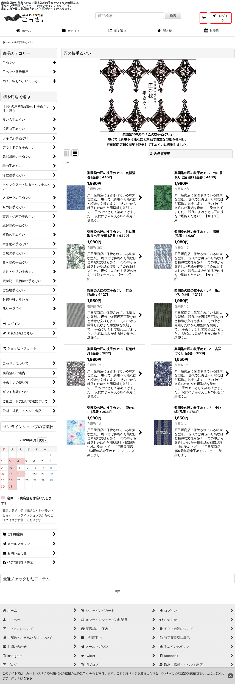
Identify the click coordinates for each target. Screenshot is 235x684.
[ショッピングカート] (203, 18)
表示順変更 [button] (162, 154)
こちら (27, 678)
